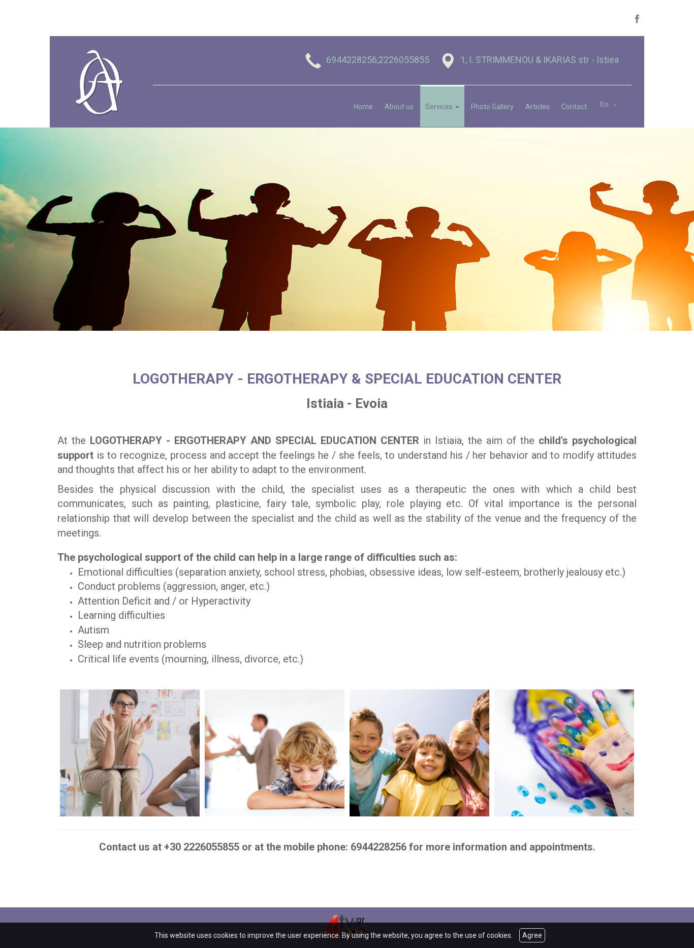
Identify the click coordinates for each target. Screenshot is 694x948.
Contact (574, 107)
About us (399, 107)
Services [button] (439, 107)
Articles (537, 107)
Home (363, 107)
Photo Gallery (492, 107)
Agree (532, 935)
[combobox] (609, 105)
